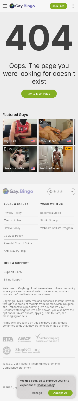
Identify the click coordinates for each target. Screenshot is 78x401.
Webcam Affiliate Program (56, 228)
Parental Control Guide (18, 243)
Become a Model (51, 212)
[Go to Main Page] (24, 5)
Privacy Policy (13, 212)
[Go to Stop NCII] (28, 350)
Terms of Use (12, 220)
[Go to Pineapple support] (7, 350)
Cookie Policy (45, 385)
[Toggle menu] (5, 6)
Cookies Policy (13, 235)
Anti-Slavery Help (15, 250)
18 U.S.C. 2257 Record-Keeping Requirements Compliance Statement (31, 365)
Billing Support (13, 279)
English (58, 191)
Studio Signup (49, 220)
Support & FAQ (13, 272)
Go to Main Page (39, 93)
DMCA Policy (12, 228)
